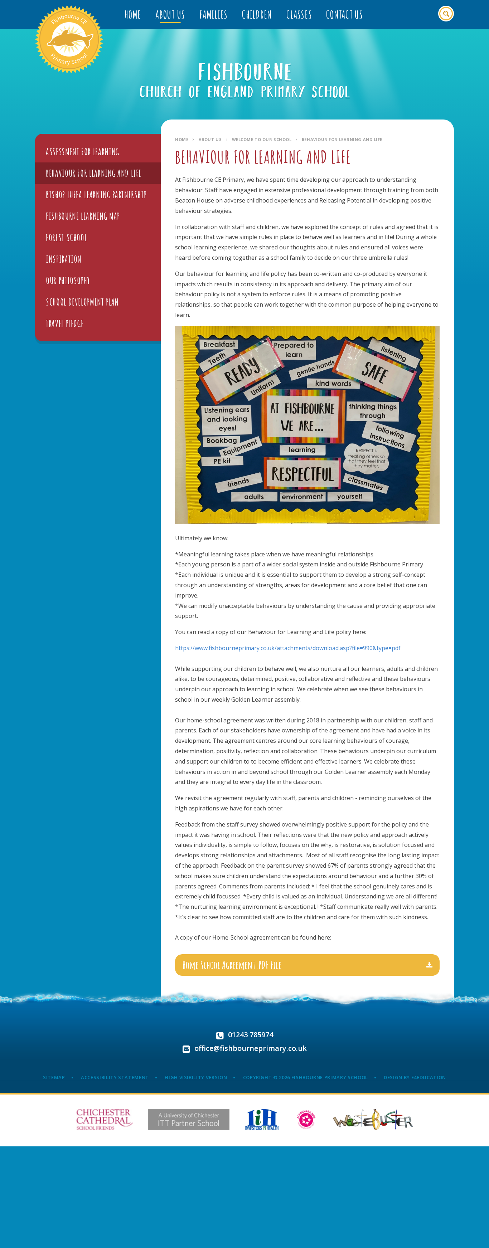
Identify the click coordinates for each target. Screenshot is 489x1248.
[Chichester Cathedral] (105, 1119)
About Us (210, 139)
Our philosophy (68, 280)
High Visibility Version (196, 1077)
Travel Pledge (64, 323)
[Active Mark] (306, 1119)
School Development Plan (82, 302)
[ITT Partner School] (188, 1119)
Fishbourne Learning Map (83, 216)
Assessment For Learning (82, 151)
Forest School (66, 237)
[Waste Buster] (373, 1119)
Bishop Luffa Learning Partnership (96, 194)
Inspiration (64, 259)
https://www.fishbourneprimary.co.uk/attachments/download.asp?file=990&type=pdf (288, 648)
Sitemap (54, 1077)
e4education (428, 1077)
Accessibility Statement (115, 1077)
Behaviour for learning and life (342, 139)
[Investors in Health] (262, 1119)
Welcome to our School (262, 139)
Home (181, 139)
